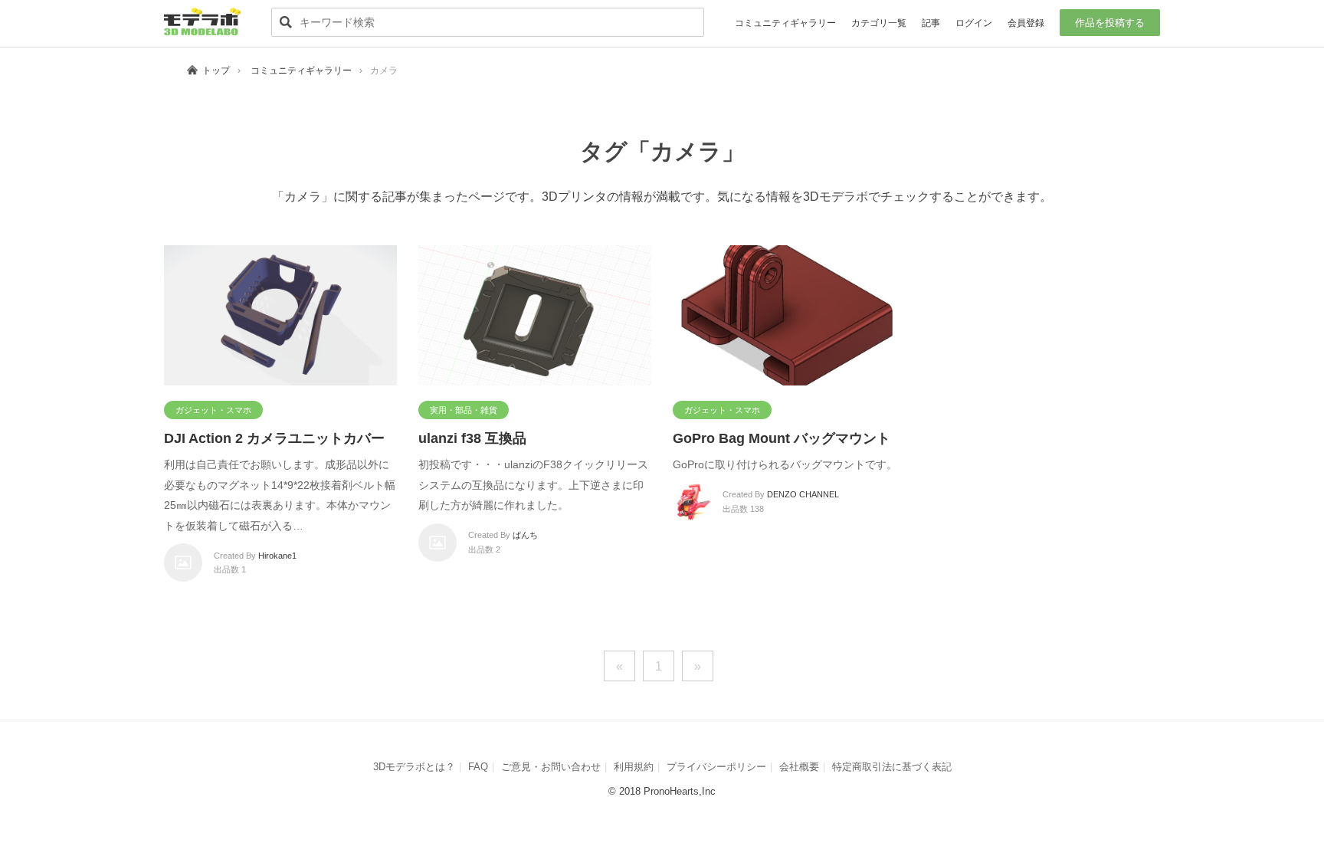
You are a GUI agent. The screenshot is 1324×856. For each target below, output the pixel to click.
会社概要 (799, 766)
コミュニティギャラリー (785, 23)
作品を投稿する (1110, 22)
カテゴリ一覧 (878, 23)
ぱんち (525, 535)
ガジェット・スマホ (213, 410)
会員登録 (1026, 23)
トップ (216, 70)
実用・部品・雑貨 (463, 410)
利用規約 (634, 766)
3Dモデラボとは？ (414, 766)
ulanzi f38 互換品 (472, 438)
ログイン (973, 23)
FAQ (478, 766)
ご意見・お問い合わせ (551, 766)
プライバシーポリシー (716, 766)
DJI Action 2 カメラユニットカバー (274, 438)
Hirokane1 (277, 555)
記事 (931, 23)
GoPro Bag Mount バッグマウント (781, 438)
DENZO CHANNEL (803, 494)
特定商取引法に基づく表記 (892, 766)
